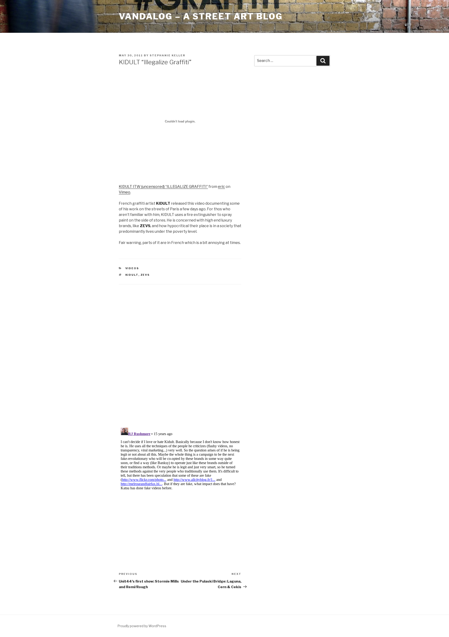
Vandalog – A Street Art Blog (201, 16)
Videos (132, 268)
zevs (145, 274)
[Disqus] (180, 350)
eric (221, 186)
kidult (131, 274)
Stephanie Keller (167, 55)
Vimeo (124, 192)
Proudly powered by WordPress (141, 626)
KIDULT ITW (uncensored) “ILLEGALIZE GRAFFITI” (163, 186)
